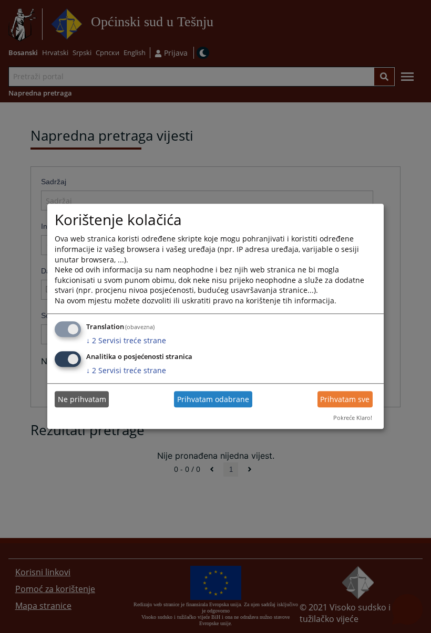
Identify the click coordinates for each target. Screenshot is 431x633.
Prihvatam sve (345, 399)
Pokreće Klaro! (352, 417)
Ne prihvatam (82, 399)
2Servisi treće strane (126, 340)
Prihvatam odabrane (213, 399)
